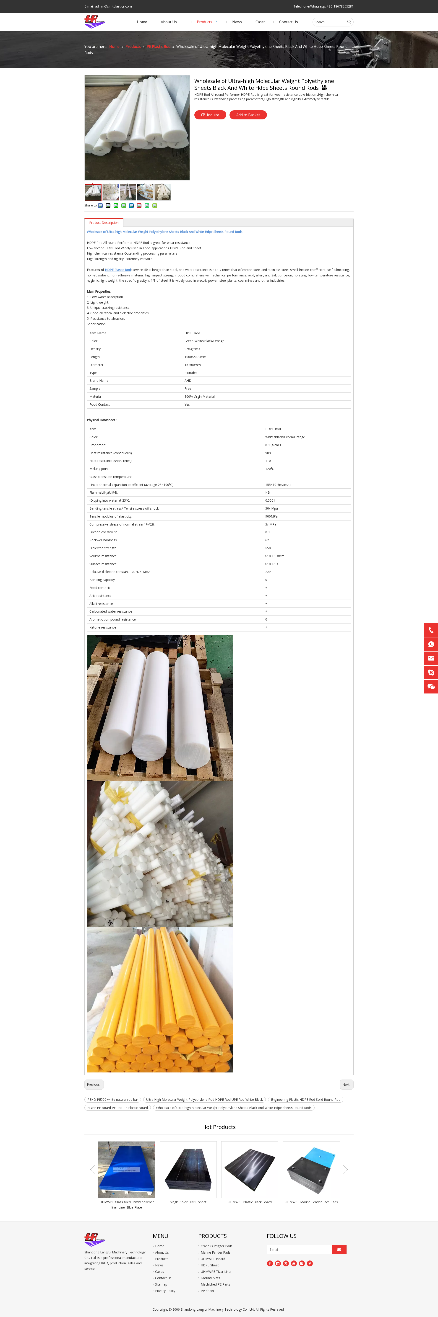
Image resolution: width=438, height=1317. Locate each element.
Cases (159, 1271)
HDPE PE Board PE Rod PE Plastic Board (117, 1108)
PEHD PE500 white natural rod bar (112, 1099)
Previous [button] (92, 1169)
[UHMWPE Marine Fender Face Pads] (311, 1170)
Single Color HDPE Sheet (188, 1202)
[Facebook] (270, 1263)
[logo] (94, 1240)
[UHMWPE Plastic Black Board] (250, 1170)
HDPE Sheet (210, 1265)
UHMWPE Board (213, 1259)
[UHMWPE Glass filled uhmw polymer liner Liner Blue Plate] (126, 1170)
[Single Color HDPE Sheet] (188, 1170)
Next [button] (345, 1169)
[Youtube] (294, 1263)
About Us (162, 1252)
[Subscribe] (339, 1249)
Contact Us (163, 1278)
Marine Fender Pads (215, 1252)
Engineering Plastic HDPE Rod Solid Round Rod (305, 1099)
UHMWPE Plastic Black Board (250, 1202)
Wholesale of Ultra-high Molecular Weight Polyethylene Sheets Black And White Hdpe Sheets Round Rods (234, 1108)
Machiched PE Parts (215, 1284)
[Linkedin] (278, 1263)
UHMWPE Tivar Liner (216, 1271)
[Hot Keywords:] (349, 22)
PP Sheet (207, 1291)
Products (161, 1259)
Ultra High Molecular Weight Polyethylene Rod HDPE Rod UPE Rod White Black (204, 1099)
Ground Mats (210, 1278)
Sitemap (161, 1284)
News (159, 1265)
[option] (126, 1175)
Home (159, 1246)
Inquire (213, 114)
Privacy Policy (165, 1291)
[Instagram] (302, 1263)
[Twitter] (286, 1263)
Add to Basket (248, 114)
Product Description (104, 222)
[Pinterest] (310, 1263)
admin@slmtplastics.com (113, 6)
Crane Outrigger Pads (216, 1246)
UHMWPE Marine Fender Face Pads (311, 1202)
